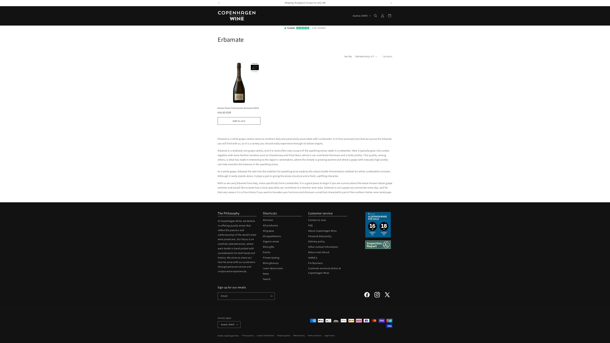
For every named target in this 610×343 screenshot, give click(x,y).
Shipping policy (283, 335)
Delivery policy (316, 241)
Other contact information (323, 247)
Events (267, 252)
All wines (268, 220)
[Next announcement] (391, 3)
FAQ (310, 225)
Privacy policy (248, 335)
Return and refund (318, 252)
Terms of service (314, 335)
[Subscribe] (271, 296)
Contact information (265, 335)
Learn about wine (273, 268)
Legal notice (329, 335)
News (266, 273)
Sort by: (348, 56)
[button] (375, 15)
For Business (315, 263)
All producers (270, 225)
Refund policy (299, 335)
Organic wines (271, 241)
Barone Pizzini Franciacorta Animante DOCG (238, 108)
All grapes (268, 230)
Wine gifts (268, 247)
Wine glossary (271, 263)
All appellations (272, 236)
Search (267, 279)
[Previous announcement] (218, 3)
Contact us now (317, 220)
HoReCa (312, 257)
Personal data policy (320, 236)
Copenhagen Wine (231, 336)
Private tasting (271, 257)
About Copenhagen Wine (322, 230)
